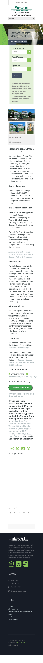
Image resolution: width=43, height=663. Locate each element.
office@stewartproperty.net (18, 591)
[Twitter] (14, 512)
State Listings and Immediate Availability (17, 43)
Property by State (18, 48)
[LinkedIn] (28, 512)
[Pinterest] (24, 512)
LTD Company (21, 642)
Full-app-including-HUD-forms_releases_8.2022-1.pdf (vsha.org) (20, 432)
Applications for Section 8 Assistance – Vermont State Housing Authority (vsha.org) (20, 254)
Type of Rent (16, 66)
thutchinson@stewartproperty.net (24, 377)
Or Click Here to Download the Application (21, 395)
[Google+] (19, 512)
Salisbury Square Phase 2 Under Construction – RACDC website (21, 362)
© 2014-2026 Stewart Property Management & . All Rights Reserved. (17, 642)
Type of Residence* (18, 57)
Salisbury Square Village (18, 348)
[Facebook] (10, 512)
